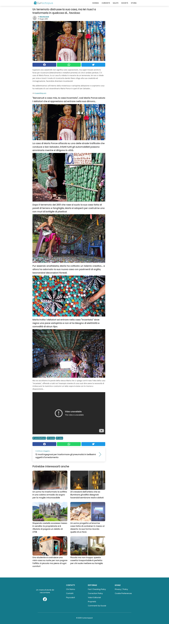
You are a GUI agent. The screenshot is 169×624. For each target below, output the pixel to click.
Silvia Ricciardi (44, 17)
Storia (134, 3)
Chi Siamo (70, 589)
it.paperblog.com (40, 93)
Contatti (69, 593)
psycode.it (70, 597)
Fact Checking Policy (97, 589)
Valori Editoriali (94, 597)
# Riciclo (50, 438)
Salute (115, 3)
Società (124, 3)
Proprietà (92, 601)
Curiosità (106, 3)
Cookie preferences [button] (123, 593)
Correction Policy (95, 593)
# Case (59, 438)
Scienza (95, 3)
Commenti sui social (97, 605)
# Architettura (39, 438)
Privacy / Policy (121, 589)
